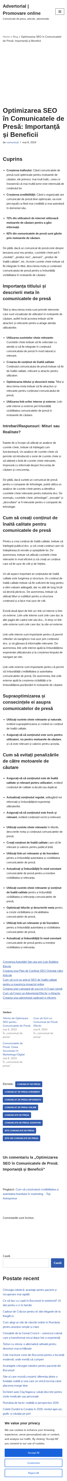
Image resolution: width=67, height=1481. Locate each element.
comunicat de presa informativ (23, 1100)
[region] (33, 1449)
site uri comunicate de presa (21, 1138)
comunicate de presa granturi (23, 1123)
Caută (6, 1256)
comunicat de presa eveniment (22, 1092)
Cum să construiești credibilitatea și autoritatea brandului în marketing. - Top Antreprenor (31, 1194)
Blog (15, 36)
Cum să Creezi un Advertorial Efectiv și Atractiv (31, 993)
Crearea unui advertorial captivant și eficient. (29, 997)
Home (6, 36)
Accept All (33, 1452)
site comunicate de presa (19, 1130)
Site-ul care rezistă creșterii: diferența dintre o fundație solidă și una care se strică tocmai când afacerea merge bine (32, 1381)
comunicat (13, 142)
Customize (33, 1462)
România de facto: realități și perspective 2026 (31, 1402)
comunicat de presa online (20, 1107)
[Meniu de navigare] (59, 11)
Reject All (33, 1472)
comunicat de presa (28, 1084)
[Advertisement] (33, 75)
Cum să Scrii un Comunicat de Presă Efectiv (46, 1022)
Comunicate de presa (17, 1115)
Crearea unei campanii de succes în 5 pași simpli (32, 988)
